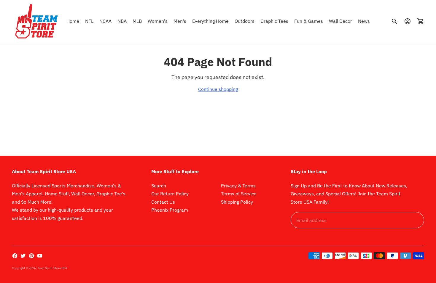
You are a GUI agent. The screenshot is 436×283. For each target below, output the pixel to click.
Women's (158, 21)
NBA (122, 21)
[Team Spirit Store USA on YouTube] (40, 256)
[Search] (394, 21)
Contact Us (163, 202)
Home (72, 21)
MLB (137, 21)
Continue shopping (218, 89)
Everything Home (210, 21)
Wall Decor (340, 21)
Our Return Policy (170, 194)
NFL (89, 21)
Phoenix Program (169, 210)
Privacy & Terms (238, 186)
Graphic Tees (274, 21)
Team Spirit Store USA (52, 268)
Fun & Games (308, 21)
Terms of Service (239, 194)
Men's (180, 21)
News (364, 21)
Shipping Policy (237, 202)
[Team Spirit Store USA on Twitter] (23, 256)
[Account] (407, 21)
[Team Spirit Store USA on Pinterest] (31, 256)
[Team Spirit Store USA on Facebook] (15, 256)
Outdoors (244, 21)
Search (158, 186)
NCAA (105, 21)
